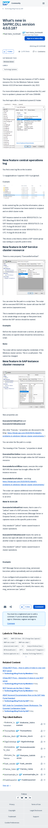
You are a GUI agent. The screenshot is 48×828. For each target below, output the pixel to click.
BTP (21, 650)
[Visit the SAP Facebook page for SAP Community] (18, 798)
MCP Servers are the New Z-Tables (16, 688)
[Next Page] (25, 657)
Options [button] (26, 42)
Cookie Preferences (12, 823)
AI (22, 646)
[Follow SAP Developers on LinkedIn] (30, 798)
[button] (4, 52)
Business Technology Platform (32, 653)
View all (6, 786)
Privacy (12, 804)
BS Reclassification (9, 650)
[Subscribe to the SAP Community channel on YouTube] (26, 798)
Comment (11, 623)
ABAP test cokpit (24, 642)
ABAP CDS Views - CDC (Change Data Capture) (25, 638)
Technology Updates (10, 69)
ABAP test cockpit (9, 642)
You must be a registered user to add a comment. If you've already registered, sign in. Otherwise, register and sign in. (22, 616)
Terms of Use (36, 804)
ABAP (5, 638)
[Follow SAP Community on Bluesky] (22, 798)
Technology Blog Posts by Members (18, 673)
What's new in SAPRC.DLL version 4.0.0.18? (19, 24)
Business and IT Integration (34, 650)
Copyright (12, 810)
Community (15, 3)
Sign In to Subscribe (35, 38)
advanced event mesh (11, 646)
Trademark (12, 816)
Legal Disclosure (36, 810)
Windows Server (9, 62)
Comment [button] (39, 607)
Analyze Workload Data (34, 646)
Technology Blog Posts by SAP (14, 9)
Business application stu (11, 653)
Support (36, 816)
